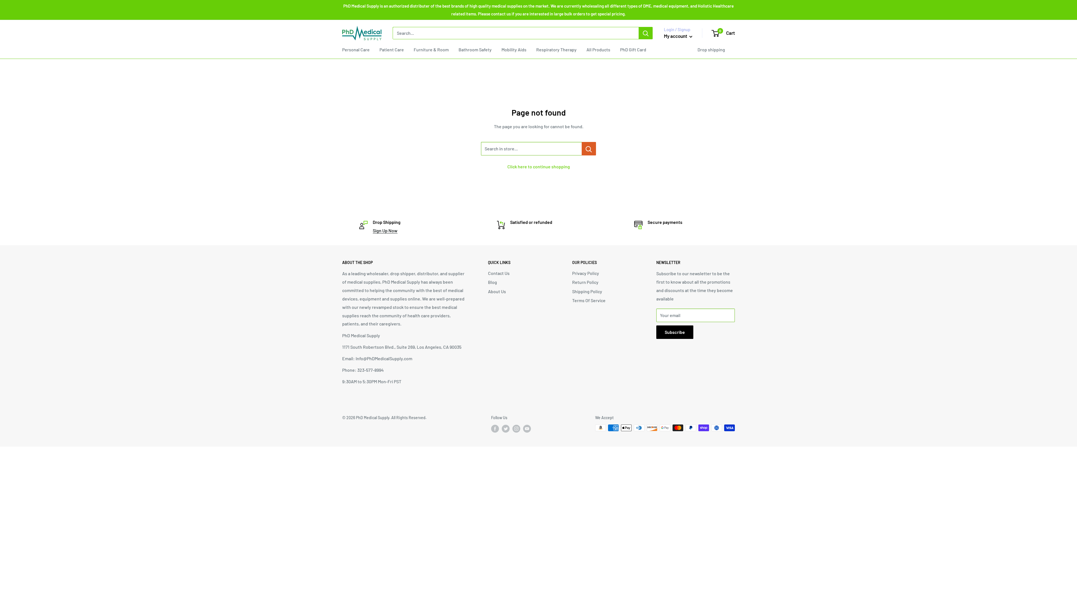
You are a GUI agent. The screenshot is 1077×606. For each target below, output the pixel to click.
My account (676, 36)
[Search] (646, 33)
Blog (492, 282)
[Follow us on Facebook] (495, 428)
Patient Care (391, 49)
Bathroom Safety (475, 49)
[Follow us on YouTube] (527, 428)
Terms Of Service (589, 300)
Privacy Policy (585, 273)
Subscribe (675, 332)
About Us (497, 291)
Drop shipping (711, 49)
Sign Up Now (385, 230)
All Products (598, 49)
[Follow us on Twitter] (506, 428)
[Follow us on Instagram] (516, 428)
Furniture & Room (431, 49)
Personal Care (356, 49)
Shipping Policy (587, 291)
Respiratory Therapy (556, 49)
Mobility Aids (513, 49)
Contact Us (499, 273)
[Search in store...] (589, 148)
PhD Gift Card (633, 49)
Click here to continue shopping (538, 166)
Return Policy (585, 282)
